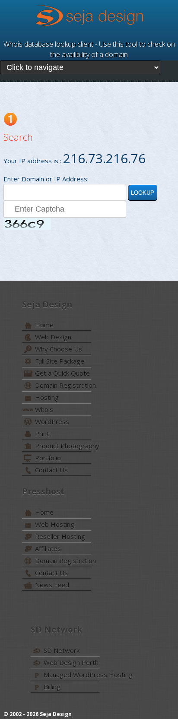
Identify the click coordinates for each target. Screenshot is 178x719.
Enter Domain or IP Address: (46, 178)
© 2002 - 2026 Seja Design (37, 714)
